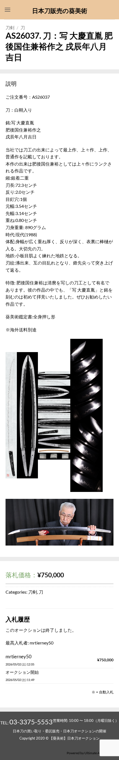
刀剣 (10, 27)
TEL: (26, 722)
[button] (7, 9)
